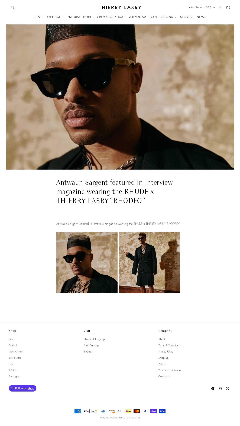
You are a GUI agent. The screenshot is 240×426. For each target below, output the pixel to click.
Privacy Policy (165, 351)
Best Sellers (15, 357)
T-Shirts (12, 370)
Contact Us (164, 376)
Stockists (88, 351)
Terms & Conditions (169, 345)
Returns (162, 364)
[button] (13, 7)
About (161, 339)
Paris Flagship (91, 345)
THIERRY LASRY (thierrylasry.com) (124, 418)
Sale (11, 364)
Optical (13, 345)
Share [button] (63, 215)
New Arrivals (16, 351)
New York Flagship (94, 339)
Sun (11, 339)
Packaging (14, 376)
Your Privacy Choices (169, 370)
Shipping (163, 357)
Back (122, 306)
